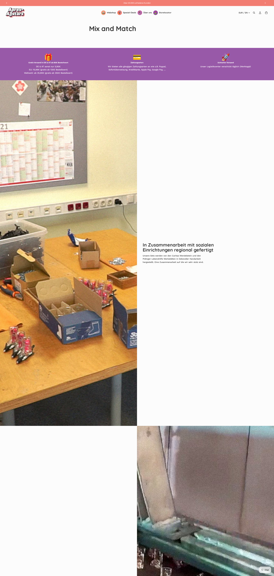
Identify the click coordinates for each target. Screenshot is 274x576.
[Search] (254, 13)
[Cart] (266, 13)
